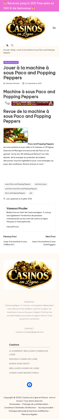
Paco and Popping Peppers (15, 193)
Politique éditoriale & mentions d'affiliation (29, 411)
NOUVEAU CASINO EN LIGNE (23, 359)
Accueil (6, 50)
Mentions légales (29, 414)
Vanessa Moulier (17, 208)
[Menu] (54, 27)
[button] (12, 226)
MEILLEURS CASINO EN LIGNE (24, 368)
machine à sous (40, 184)
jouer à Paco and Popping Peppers (18, 184)
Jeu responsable (45, 407)
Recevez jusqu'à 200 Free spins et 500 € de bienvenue (28, 5)
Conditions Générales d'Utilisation (20, 407)
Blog (13, 50)
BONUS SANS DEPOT (19, 364)
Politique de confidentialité (35, 404)
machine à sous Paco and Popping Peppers (21, 189)
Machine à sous (11, 62)
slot (31, 193)
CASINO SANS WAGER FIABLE (24, 373)
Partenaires (14, 404)
